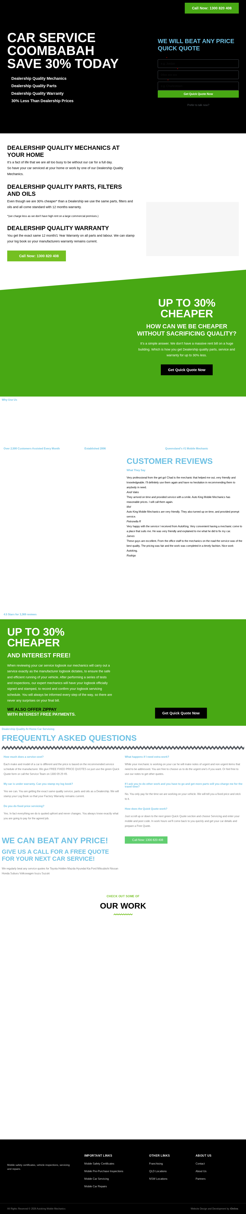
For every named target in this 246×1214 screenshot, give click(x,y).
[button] (184, 560)
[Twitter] (17, 1176)
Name (162, 58)
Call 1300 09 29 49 (198, 109)
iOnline (234, 1208)
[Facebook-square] (9, 1176)
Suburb (162, 80)
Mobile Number (167, 69)
